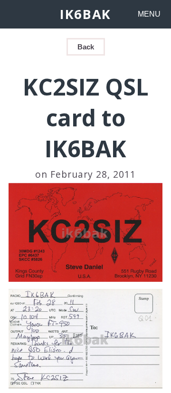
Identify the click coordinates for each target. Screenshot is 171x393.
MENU (149, 14)
